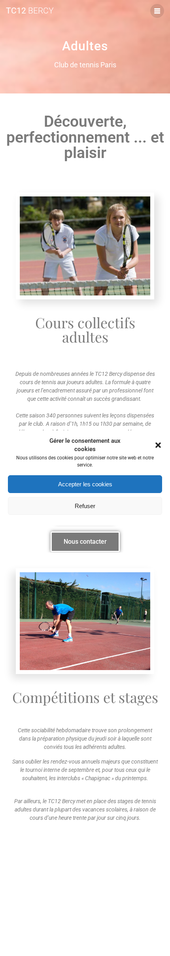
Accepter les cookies (85, 484)
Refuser (85, 506)
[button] (158, 445)
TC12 (30, 11)
